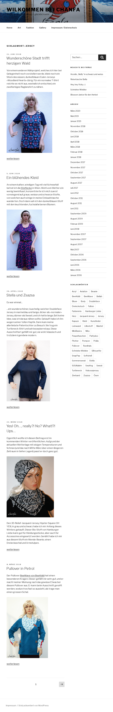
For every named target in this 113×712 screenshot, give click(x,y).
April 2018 (74, 142)
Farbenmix (77, 311)
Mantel (99, 326)
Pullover (76, 346)
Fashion (30, 27)
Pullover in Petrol (20, 568)
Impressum (11, 705)
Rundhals (87, 346)
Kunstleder (96, 321)
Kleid (84, 321)
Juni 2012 (74, 193)
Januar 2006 (76, 275)
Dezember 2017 (77, 162)
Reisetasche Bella (78, 79)
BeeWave (88, 296)
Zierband (76, 375)
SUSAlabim (77, 365)
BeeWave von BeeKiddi (32, 575)
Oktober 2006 (77, 254)
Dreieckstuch (78, 306)
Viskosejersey (92, 370)
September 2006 (78, 260)
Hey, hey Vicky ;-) (77, 84)
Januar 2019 (75, 121)
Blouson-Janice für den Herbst (84, 94)
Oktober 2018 (76, 131)
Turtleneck (77, 370)
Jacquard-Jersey (87, 316)
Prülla (96, 341)
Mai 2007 (74, 249)
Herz (74, 316)
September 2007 (78, 239)
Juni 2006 (74, 265)
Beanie (94, 291)
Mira (87, 331)
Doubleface (94, 301)
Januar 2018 (75, 157)
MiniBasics (77, 331)
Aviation (83, 291)
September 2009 (78, 213)
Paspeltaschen (79, 336)
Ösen (96, 375)
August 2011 (76, 203)
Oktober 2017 (76, 172)
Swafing (89, 365)
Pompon (86, 341)
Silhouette (96, 351)
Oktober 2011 (76, 198)
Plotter (75, 341)
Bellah (99, 296)
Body (83, 301)
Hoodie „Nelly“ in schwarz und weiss (86, 74)
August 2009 (76, 218)
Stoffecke (26, 188)
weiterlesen (13, 158)
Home (9, 27)
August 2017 (76, 183)
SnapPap (76, 355)
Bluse (74, 301)
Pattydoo (93, 336)
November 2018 (77, 126)
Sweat (99, 365)
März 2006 (75, 270)
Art (19, 27)
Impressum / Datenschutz (64, 27)
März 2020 (75, 111)
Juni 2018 (74, 136)
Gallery (42, 27)
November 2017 (77, 167)
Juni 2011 (74, 208)
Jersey (101, 316)
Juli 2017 (74, 188)
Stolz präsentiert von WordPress (33, 705)
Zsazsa (87, 375)
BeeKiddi (76, 296)
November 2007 (78, 234)
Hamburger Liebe (93, 311)
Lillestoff (88, 326)
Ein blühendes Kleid (22, 177)
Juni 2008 (74, 229)
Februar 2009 (76, 224)
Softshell (88, 355)
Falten (91, 306)
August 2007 (76, 244)
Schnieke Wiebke (78, 89)
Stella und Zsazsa (20, 295)
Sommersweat (79, 360)
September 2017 (78, 177)
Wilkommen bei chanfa (43, 10)
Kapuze (75, 321)
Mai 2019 (74, 116)
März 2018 (75, 147)
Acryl (74, 291)
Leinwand (76, 326)
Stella (92, 360)
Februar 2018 (76, 152)
